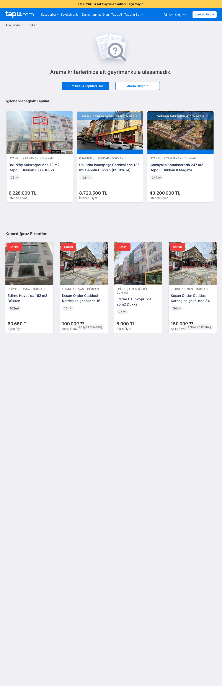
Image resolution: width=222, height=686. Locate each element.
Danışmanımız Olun (95, 14)
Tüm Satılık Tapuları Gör (85, 86)
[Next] (212, 152)
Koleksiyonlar (70, 14)
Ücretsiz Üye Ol (204, 14)
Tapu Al (116, 14)
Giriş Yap (181, 15)
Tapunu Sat (132, 14)
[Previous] (10, 152)
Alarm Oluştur (137, 86)
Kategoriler (48, 14)
